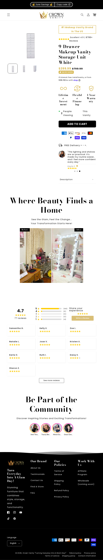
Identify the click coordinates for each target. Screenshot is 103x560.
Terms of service (52, 556)
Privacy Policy (61, 496)
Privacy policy (90, 553)
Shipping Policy (59, 482)
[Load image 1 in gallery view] (12, 68)
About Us (36, 468)
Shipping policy (68, 556)
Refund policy (75, 553)
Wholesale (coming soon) (86, 482)
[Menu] (8, 15)
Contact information (87, 556)
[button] (82, 15)
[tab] (75, 171)
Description (66, 179)
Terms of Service (59, 473)
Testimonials (38, 474)
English (13, 543)
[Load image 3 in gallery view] (34, 68)
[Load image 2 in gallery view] (23, 68)
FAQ (33, 493)
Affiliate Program (82, 473)
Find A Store (37, 486)
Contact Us (37, 480)
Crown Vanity (28, 553)
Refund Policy (61, 490)
